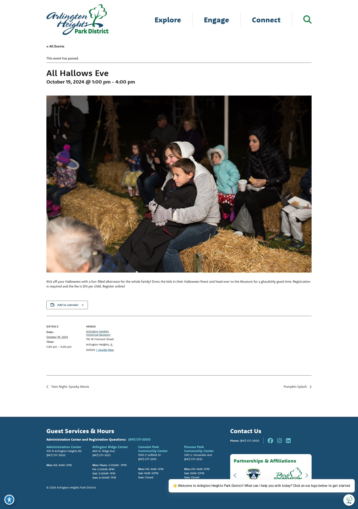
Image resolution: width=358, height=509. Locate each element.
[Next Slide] (306, 475)
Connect (266, 19)
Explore (168, 19)
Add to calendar (67, 305)
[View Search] (307, 19)
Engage (216, 19)
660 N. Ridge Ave (103, 451)
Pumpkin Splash (296, 386)
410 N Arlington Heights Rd (63, 451)
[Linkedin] (288, 440)
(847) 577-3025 (101, 455)
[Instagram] (279, 440)
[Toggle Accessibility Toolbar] (9, 500)
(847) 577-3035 (193, 459)
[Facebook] (270, 440)
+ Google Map (105, 350)
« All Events (55, 46)
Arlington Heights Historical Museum (98, 333)
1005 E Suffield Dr (149, 455)
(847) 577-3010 (147, 459)
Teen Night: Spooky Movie (69, 386)
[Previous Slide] (235, 475)
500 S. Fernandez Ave (198, 455)
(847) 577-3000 (139, 439)
